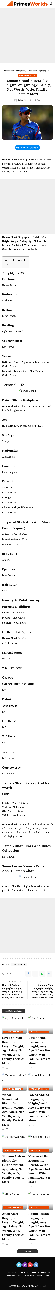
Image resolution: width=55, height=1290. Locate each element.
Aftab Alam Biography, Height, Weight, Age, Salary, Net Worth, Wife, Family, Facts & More (13, 1226)
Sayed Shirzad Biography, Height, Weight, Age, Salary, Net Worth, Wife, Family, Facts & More (13, 1050)
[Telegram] (49, 974)
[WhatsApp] (42, 974)
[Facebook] (28, 974)
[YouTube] (30, 1264)
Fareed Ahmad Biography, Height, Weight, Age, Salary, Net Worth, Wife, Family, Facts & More (39, 1107)
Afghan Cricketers (27, 75)
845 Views (37, 100)
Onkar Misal (23, 100)
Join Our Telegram (28, 147)
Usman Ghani (19, 964)
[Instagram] (24, 1264)
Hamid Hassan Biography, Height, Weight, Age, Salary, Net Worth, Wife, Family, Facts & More (39, 1226)
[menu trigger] (5, 3)
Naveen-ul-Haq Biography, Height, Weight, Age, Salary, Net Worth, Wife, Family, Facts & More (39, 1169)
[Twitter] (35, 974)
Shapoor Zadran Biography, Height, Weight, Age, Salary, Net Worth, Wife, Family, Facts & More (13, 1169)
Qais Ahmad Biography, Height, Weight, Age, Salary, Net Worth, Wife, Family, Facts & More (39, 1050)
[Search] (50, 3)
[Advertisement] (27, 35)
